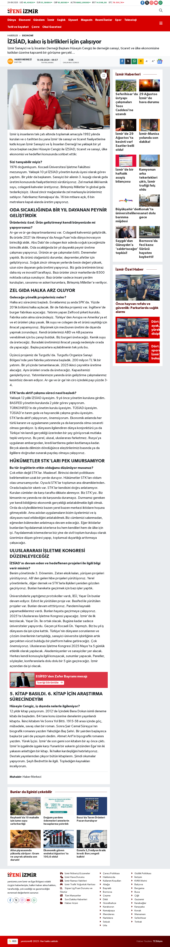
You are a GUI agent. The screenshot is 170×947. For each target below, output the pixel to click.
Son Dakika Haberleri (76, 899)
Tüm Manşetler (73, 895)
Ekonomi (24, 19)
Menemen (140, 914)
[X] (16, 900)
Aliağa (106, 884)
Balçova (138, 884)
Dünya (11, 19)
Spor (118, 19)
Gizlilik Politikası (142, 873)
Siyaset (73, 19)
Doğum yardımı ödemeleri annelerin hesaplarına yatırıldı (56, 820)
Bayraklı (107, 888)
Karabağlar (140, 903)
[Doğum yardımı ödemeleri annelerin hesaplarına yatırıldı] (58, 806)
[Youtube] (28, 900)
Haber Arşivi (71, 903)
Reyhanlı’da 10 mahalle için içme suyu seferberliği (24, 820)
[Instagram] (22, 900)
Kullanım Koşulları (112, 881)
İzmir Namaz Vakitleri (76, 881)
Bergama (139, 888)
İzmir (50, 19)
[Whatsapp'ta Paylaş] (134, 61)
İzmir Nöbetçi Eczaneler (77, 873)
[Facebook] (10, 900)
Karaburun (108, 907)
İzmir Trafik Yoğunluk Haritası (80, 884)
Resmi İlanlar (103, 19)
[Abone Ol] (160, 61)
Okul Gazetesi (51, 26)
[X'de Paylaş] (128, 61)
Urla (105, 925)
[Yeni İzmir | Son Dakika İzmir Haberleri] (22, 10)
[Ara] (161, 11)
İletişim (138, 877)
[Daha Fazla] (141, 61)
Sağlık (61, 19)
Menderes (108, 914)
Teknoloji (130, 19)
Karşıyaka (139, 907)
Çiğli (136, 895)
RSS (14, 941)
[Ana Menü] (161, 23)
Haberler (12, 35)
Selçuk (106, 922)
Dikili (105, 899)
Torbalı (138, 922)
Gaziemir (139, 899)
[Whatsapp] (34, 900)
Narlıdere (108, 918)
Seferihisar (140, 918)
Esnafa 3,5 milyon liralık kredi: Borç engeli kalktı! (91, 853)
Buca (137, 892)
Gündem (39, 19)
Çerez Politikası (111, 873)
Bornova (107, 892)
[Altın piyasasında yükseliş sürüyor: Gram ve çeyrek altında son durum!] (25, 839)
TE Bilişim (158, 941)
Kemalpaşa (109, 910)
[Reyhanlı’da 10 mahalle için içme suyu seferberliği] (25, 806)
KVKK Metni (140, 881)
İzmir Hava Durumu (75, 877)
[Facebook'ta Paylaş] (122, 61)
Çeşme (107, 895)
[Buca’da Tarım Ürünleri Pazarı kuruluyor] (92, 806)
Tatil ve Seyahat (18, 26)
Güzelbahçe (109, 903)
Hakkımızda (109, 877)
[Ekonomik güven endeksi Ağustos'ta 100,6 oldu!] (58, 839)
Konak (137, 910)
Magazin (86, 19)
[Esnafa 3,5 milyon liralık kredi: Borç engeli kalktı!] (92, 839)
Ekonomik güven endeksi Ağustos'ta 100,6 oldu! (55, 853)
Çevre (36, 26)
